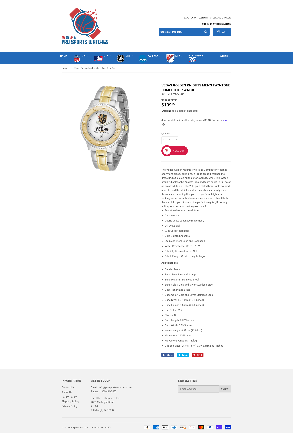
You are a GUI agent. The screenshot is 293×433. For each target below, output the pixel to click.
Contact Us (68, 387)
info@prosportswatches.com (115, 387)
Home (63, 56)
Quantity (166, 133)
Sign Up (225, 389)
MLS (178, 56)
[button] (169, 100)
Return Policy (69, 396)
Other (224, 56)
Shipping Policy (70, 401)
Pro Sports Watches (78, 427)
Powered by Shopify (101, 427)
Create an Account (222, 24)
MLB (106, 56)
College (153, 56)
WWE (200, 56)
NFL (84, 56)
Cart (224, 31)
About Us (67, 392)
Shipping (166, 110)
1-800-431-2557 (107, 391)
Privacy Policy (69, 406)
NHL (128, 56)
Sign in (205, 24)
